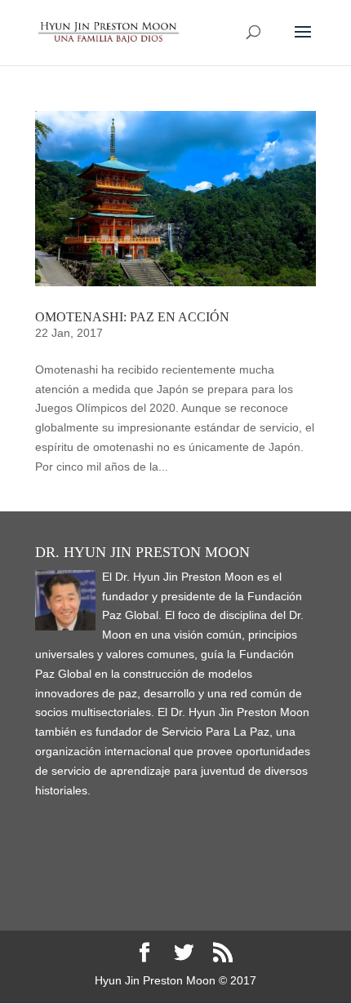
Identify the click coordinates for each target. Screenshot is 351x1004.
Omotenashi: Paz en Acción (132, 317)
